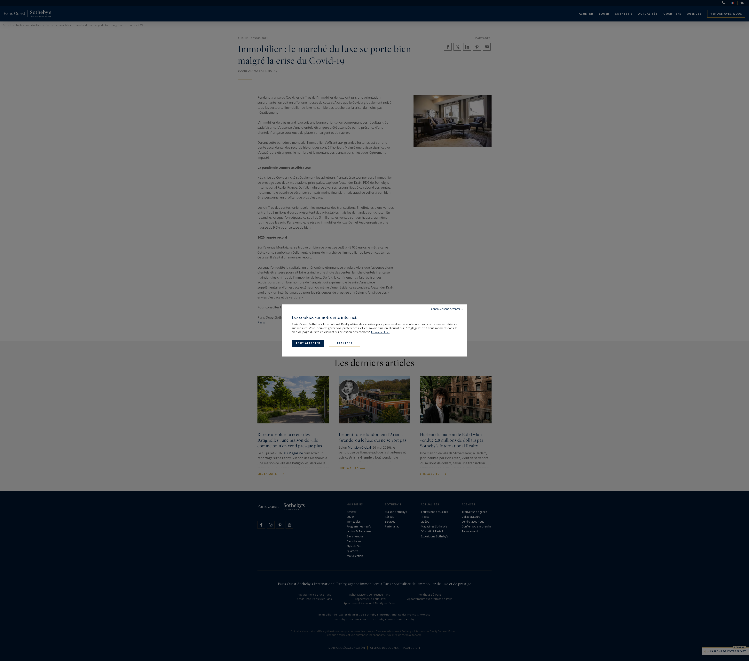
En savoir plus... (380, 332)
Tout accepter (308, 343)
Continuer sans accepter (445, 309)
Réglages (344, 343)
